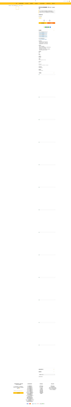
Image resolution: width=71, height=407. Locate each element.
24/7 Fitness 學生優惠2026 (29, 395)
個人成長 (26, 3)
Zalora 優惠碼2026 (29, 387)
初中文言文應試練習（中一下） (43, 33)
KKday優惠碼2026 (29, 386)
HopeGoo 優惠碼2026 (30, 393)
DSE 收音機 (41, 388)
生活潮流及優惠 (21, 3)
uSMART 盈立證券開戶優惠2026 (30, 399)
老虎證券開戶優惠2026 (30, 401)
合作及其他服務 (42, 3)
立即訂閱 (18, 392)
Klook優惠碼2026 (29, 385)
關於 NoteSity (52, 385)
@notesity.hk (54, 388)
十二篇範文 (41, 388)
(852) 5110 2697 (54, 388)
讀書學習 (31, 3)
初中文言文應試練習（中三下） (43, 36)
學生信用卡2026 (30, 396)
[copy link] (50, 27)
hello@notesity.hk (53, 387)
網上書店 (36, 3)
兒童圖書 (41, 393)
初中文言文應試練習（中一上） (43, 32)
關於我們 (53, 3)
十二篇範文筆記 (41, 392)
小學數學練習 (41, 391)
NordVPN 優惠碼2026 (30, 388)
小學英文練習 (41, 391)
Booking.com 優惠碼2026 (29, 392)
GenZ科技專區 (41, 386)
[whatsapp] (48, 27)
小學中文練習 (41, 390)
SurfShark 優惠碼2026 (30, 389)
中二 (17, 5)
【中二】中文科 (21, 5)
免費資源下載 (48, 3)
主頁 (16, 3)
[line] (45, 27)
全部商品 (10, 5)
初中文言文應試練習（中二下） (43, 35)
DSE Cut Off (41, 387)
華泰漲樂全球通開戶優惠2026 (30, 400)
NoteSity (54, 389)
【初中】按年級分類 (14, 5)
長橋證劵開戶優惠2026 (30, 397)
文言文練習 (41, 389)
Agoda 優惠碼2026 (29, 388)
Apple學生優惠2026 (29, 394)
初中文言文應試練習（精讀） (43, 39)
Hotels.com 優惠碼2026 (30, 391)
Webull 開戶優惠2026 (30, 398)
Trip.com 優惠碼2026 (30, 390)
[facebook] (47, 27)
